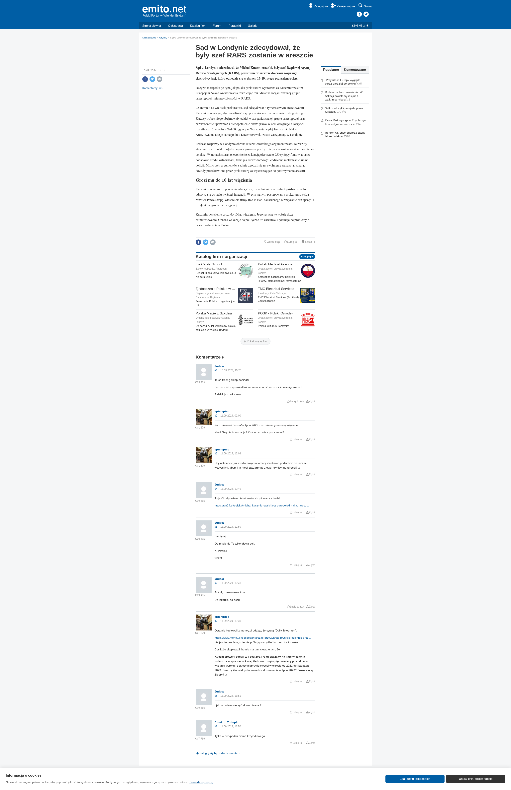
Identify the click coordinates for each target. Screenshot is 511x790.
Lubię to (292, 241)
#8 (216, 695)
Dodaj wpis (307, 256)
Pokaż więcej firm (256, 341)
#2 (216, 415)
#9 (216, 726)
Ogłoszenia (175, 25)
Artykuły (163, 37)
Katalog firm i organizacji (221, 256)
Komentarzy (149, 88)
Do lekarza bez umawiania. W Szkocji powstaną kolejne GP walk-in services (343, 96)
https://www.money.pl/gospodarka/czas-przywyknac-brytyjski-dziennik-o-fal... (263, 637)
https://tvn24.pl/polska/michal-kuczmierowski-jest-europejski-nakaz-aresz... (262, 505)
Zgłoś (312, 401)
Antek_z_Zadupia (226, 722)
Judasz (219, 366)
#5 (216, 526)
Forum (217, 25)
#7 (216, 621)
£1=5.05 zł (358, 25)
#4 (216, 489)
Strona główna (151, 25)
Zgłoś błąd (273, 241)
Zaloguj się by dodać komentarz (220, 753)
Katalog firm (198, 25)
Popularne (331, 69)
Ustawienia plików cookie (476, 778)
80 (348, 136)
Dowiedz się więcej (201, 782)
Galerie (252, 25)
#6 (216, 583)
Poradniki (235, 25)
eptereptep (222, 411)
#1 (216, 370)
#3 (216, 453)
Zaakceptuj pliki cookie (415, 778)
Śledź (308, 241)
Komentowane (355, 69)
